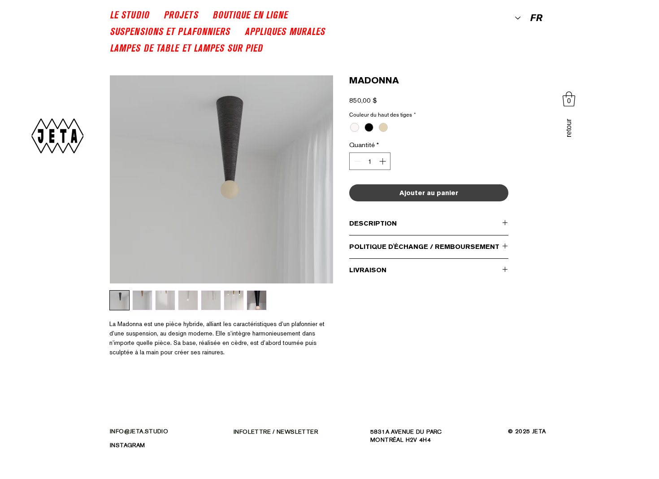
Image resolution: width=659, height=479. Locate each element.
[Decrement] (357, 161)
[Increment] (383, 161)
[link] (569, 98)
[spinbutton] (370, 161)
